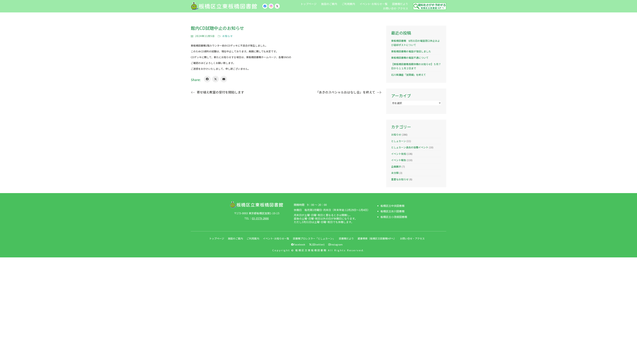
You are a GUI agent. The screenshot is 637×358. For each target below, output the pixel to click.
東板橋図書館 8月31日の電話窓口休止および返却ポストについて (415, 43)
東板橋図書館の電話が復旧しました (411, 51)
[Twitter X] (215, 79)
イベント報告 (398, 160)
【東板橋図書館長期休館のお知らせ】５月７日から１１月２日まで (416, 66)
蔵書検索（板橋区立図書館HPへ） (377, 238)
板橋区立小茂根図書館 (394, 217)
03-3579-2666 (260, 218)
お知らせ (227, 36)
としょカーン (398, 141)
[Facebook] (207, 79)
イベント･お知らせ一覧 (276, 238)
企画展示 (396, 166)
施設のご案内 (235, 238)
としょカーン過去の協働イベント (409, 147)
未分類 (395, 173)
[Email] (223, 79)
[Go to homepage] (224, 6)
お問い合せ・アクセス (412, 238)
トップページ (216, 238)
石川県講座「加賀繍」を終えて (408, 74)
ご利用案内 (253, 238)
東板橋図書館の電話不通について (409, 57)
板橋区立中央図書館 (392, 206)
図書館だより (346, 238)
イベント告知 (398, 153)
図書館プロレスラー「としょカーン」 (314, 238)
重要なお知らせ (400, 179)
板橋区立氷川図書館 (392, 211)
